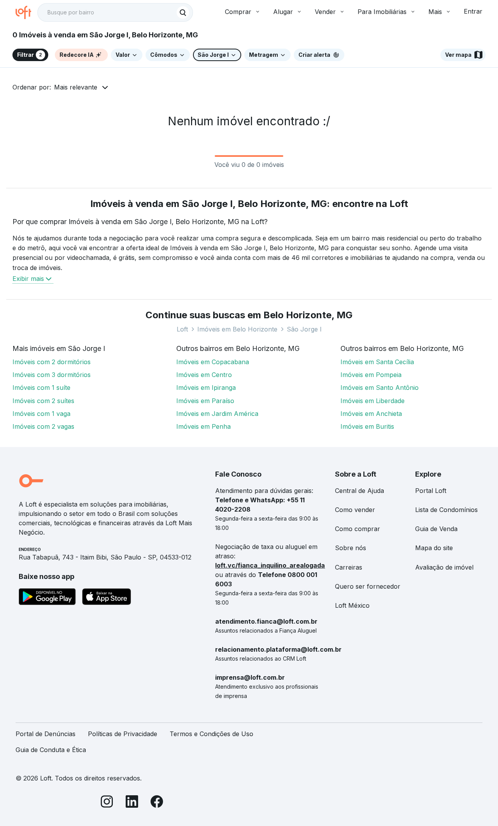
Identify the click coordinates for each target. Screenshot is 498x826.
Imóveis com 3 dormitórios (51, 375)
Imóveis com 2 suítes (43, 401)
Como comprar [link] (357, 529)
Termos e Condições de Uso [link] (211, 734)
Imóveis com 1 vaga (41, 413)
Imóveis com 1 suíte (41, 387)
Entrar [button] (473, 11)
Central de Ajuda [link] (359, 491)
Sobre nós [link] (350, 548)
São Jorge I (304, 329)
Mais (435, 12)
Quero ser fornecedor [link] (367, 586)
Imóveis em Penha (203, 426)
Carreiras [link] (348, 567)
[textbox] (115, 12)
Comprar (238, 12)
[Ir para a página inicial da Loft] (26, 12)
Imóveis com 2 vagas (43, 426)
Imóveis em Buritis (367, 426)
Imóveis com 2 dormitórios (51, 362)
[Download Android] (47, 598)
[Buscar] (183, 12)
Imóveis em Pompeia (371, 375)
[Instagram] (107, 802)
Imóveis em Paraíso (205, 401)
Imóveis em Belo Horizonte (237, 329)
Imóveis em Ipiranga (206, 387)
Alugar (283, 12)
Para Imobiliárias (382, 12)
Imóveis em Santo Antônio (379, 387)
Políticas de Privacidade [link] (122, 734)
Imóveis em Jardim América (217, 413)
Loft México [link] (352, 605)
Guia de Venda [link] (436, 529)
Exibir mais (28, 278)
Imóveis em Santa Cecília (377, 362)
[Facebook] (157, 802)
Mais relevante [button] (75, 87)
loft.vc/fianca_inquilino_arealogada (270, 565)
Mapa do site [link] (434, 548)
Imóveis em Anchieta (371, 413)
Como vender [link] (355, 510)
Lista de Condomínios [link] (446, 510)
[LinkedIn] (132, 802)
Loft (182, 329)
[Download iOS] (106, 598)
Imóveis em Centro (204, 375)
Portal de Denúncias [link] (45, 734)
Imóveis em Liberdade (372, 401)
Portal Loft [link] (430, 491)
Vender (325, 12)
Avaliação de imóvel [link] (444, 567)
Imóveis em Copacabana (212, 362)
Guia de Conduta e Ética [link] (51, 750)
